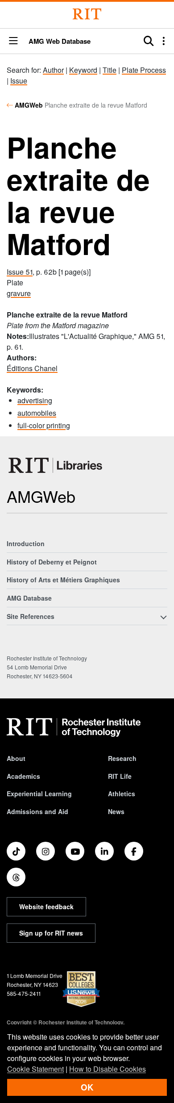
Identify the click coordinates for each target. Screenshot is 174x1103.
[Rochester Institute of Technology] (87, 14)
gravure (19, 293)
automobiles (36, 413)
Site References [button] (30, 616)
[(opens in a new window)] (16, 851)
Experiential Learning (39, 793)
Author (53, 70)
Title (109, 70)
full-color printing (43, 425)
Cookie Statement (35, 1069)
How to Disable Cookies (107, 1069)
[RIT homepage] (74, 727)
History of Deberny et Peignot (52, 561)
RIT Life (120, 776)
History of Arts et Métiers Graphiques (63, 579)
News (116, 811)
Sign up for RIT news (51, 932)
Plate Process (144, 70)
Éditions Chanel (32, 368)
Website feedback (46, 906)
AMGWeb (29, 104)
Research (122, 758)
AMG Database (29, 597)
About (16, 758)
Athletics (121, 793)
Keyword (83, 70)
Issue (18, 80)
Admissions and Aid (37, 811)
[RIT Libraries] (56, 465)
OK (87, 1087)
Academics (23, 776)
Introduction (26, 543)
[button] (13, 41)
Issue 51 (20, 272)
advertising (34, 400)
